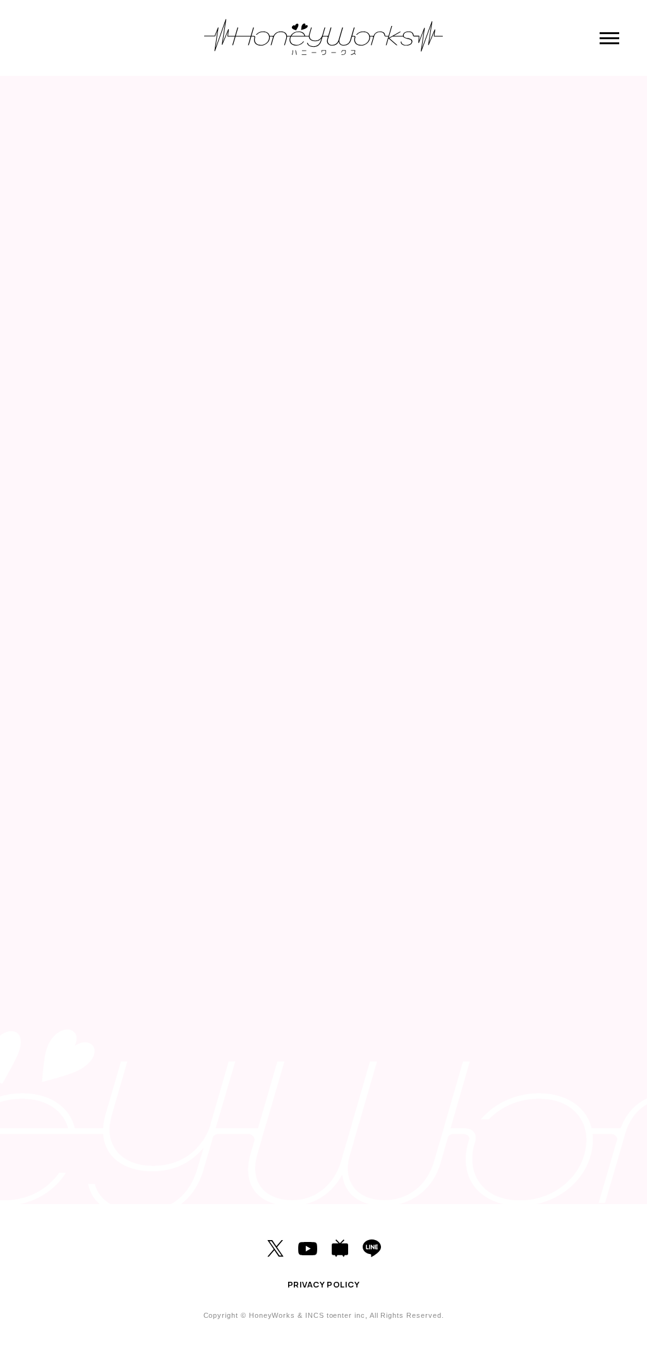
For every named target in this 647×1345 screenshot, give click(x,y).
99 (291, 1111)
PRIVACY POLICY (323, 1284)
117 (420, 1111)
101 (355, 1111)
